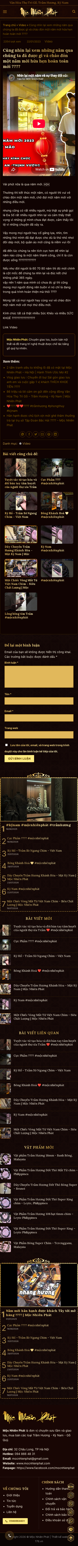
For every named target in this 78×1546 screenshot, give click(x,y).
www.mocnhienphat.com (33, 1463)
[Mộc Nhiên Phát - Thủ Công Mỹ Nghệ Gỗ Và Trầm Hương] (39, 11)
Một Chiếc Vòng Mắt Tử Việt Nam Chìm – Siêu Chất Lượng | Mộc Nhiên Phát (45, 1016)
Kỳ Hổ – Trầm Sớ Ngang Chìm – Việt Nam (42, 956)
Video (22, 25)
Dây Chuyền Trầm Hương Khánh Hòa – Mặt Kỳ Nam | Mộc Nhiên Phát (45, 987)
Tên (8, 694)
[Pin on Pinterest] (49, 434)
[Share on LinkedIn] (55, 434)
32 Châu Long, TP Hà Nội (31, 1449)
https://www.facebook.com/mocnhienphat (46, 1468)
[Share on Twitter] (36, 434)
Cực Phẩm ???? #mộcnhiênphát (35, 941)
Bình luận (11, 662)
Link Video (10, 327)
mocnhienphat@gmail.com (30, 1458)
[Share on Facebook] (29, 434)
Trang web (11, 728)
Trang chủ (9, 25)
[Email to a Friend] (42, 434)
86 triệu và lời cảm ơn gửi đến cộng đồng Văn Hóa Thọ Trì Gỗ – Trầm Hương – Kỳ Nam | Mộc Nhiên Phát (39, 396)
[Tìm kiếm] (73, 11)
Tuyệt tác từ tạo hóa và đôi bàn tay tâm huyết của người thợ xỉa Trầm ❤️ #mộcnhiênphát (45, 928)
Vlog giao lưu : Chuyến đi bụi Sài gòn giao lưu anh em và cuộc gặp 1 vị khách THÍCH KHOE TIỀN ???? (38, 382)
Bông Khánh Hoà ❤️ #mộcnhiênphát (39, 970)
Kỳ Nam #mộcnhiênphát (31, 1000)
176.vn (39, 1541)
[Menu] (5, 11)
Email (9, 711)
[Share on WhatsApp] (23, 434)
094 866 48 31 (25, 1454)
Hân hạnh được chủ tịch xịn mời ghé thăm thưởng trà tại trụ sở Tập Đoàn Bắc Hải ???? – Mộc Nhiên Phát (41, 420)
